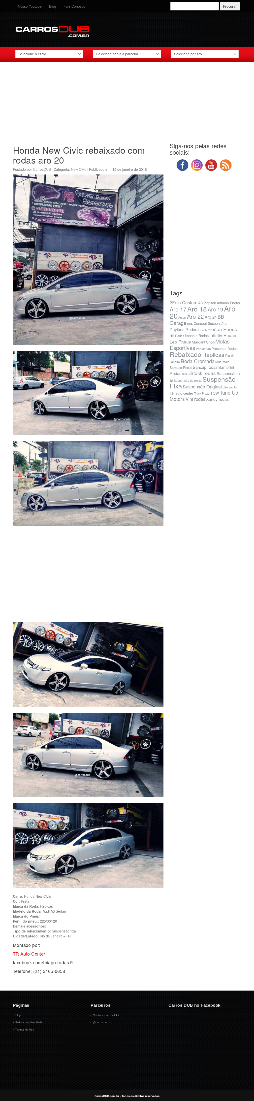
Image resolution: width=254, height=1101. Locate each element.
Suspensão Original (202, 386)
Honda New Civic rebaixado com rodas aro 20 (79, 154)
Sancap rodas (205, 367)
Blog (52, 6)
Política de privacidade (28, 1022)
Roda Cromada (198, 361)
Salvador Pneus (181, 367)
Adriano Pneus (228, 302)
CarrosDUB (42, 169)
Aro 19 (215, 309)
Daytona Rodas (183, 329)
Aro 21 (182, 317)
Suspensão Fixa (203, 382)
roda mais (222, 361)
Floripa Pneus (222, 329)
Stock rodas (203, 373)
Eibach (202, 330)
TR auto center (181, 393)
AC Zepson (207, 302)
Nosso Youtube (30, 6)
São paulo (229, 387)
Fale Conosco (74, 6)
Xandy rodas (217, 399)
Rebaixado (185, 354)
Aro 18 (197, 308)
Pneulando (203, 348)
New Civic (78, 169)
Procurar (230, 6)
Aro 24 (211, 317)
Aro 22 (195, 316)
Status (186, 374)
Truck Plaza (202, 393)
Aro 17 (178, 309)
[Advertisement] (127, 101)
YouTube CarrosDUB (106, 1015)
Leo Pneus (180, 342)
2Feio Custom (183, 302)
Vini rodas (195, 399)
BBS (190, 323)
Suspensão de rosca (188, 380)
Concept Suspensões (210, 323)
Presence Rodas (225, 348)
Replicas (213, 354)
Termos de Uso (24, 1029)
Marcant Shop (203, 341)
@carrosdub (100, 1022)
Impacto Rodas (197, 335)
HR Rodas (177, 336)
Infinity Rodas (222, 335)
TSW (214, 393)
